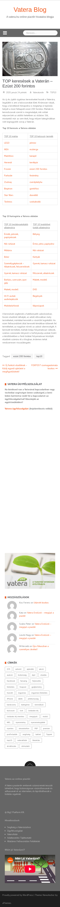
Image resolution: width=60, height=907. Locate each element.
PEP (36, 728)
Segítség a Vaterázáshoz (19, 827)
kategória (25, 704)
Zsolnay (8, 182)
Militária (8, 250)
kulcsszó (11, 710)
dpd (33, 675)
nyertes (10, 728)
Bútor (6, 256)
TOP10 (53, 92)
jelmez (33, 142)
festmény (34, 175)
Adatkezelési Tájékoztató (19, 837)
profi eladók (12, 734)
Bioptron (8, 188)
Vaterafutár (12, 834)
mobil (45, 716)
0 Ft (8, 669)
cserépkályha (36, 182)
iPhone (10, 699)
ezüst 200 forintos (38, 169)
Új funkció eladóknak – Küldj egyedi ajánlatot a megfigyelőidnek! (14, 368)
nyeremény (21, 722)
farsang (23, 681)
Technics (8, 201)
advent (18, 669)
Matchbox (8, 155)
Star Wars (8, 195)
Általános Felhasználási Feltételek (23, 841)
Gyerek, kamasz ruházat (44, 263)
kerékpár (34, 162)
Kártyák (36, 256)
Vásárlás (36, 740)
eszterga (34, 149)
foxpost (23, 687)
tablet (38, 734)
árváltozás (11, 746)
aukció (10, 675)
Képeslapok (38, 305)
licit (21, 710)
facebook (11, 681)
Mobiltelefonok (11, 305)
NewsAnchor (49, 895)
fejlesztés (36, 681)
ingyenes (22, 693)
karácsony (11, 704)
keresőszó (39, 704)
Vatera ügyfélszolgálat (17, 408)
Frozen (7, 169)
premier (46, 728)
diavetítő (34, 195)
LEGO (6, 142)
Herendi (8, 162)
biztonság (22, 675)
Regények (37, 296)
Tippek (49, 734)
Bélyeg (36, 234)
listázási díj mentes (15, 716)
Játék (20, 699)
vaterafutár (22, 740)
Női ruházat (9, 243)
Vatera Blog (30, 9)
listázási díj (33, 710)
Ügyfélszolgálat (15, 830)
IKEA (6, 149)
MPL (8, 722)
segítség (26, 734)
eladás (43, 675)
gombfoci (34, 188)
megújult (33, 716)
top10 (39, 356)
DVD (35, 289)
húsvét (10, 693)
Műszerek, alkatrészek (43, 273)
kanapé (33, 155)
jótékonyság (33, 699)
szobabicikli (35, 201)
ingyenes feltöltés (39, 693)
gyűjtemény (37, 687)
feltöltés (10, 687)
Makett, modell (40, 279)
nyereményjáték (38, 722)
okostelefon (24, 728)
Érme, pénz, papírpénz (43, 243)
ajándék (30, 669)
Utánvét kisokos (41, 602)
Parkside (8, 175)
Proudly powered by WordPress (17, 895)
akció (41, 669)
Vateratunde (38, 92)
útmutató (25, 746)
